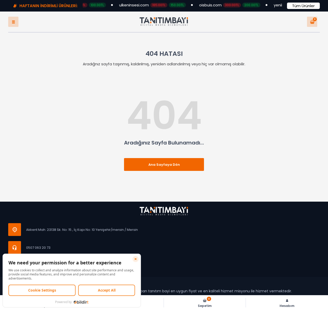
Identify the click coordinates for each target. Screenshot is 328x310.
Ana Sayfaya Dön (164, 164)
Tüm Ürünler (303, 5)
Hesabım (287, 305)
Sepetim (205, 302)
